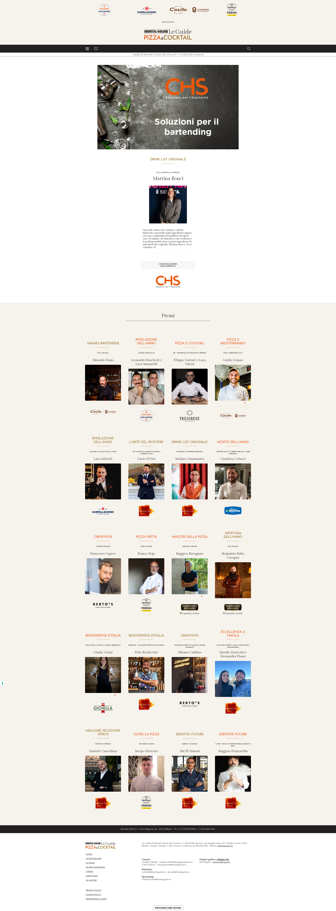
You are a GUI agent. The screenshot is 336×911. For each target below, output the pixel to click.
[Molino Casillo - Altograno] (189, 10)
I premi (89, 872)
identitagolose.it (225, 846)
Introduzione (93, 859)
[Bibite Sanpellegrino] (146, 10)
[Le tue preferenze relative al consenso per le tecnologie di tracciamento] (2, 683)
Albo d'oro (92, 876)
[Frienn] (232, 10)
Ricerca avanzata (95, 867)
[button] (87, 48)
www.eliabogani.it (221, 862)
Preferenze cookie (96, 899)
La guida (90, 863)
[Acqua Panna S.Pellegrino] (104, 10)
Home (89, 854)
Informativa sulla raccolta (168, 907)
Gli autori (91, 880)
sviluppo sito (223, 859)
